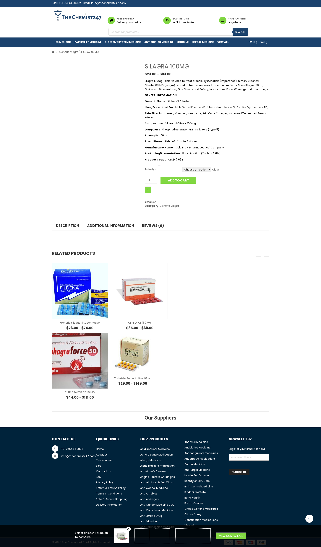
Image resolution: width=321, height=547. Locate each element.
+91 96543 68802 (70, 3)
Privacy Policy (105, 482)
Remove (128, 529)
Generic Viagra (68, 52)
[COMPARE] (148, 189)
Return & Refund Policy (111, 488)
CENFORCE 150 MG (139, 323)
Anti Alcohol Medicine (154, 488)
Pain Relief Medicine (87, 42)
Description (67, 225)
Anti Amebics (148, 493)
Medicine (183, 42)
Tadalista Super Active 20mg (132, 378)
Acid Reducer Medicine (155, 449)
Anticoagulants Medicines (201, 453)
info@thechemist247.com (108, 3)
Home (100, 449)
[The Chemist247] (77, 15)
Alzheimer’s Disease (153, 471)
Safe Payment (237, 18)
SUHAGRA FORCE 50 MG (80, 392)
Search (240, 32)
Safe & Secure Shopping (111, 499)
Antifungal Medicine (197, 470)
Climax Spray (192, 514)
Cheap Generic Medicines (201, 509)
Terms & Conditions (109, 493)
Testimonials (104, 460)
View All (223, 42)
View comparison (231, 536)
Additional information (110, 225)
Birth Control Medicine (198, 486)
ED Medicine (63, 42)
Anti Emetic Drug (151, 516)
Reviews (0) (153, 225)
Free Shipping (125, 18)
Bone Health (192, 497)
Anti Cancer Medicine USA (157, 505)
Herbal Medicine (203, 42)
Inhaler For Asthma (196, 475)
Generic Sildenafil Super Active (80, 323)
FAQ (98, 477)
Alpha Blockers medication (157, 466)
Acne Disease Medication (156, 454)
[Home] (53, 52)
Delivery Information (109, 505)
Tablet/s (150, 169)
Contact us (103, 471)
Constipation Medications (201, 520)
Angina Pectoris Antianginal (158, 477)
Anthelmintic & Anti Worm (157, 482)
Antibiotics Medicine (158, 42)
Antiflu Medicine (194, 464)
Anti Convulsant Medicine (156, 510)
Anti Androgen (149, 499)
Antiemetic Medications (199, 459)
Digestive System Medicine (123, 42)
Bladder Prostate (195, 492)
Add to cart (178, 180)
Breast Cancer (193, 503)
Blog (98, 466)
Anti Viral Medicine (196, 442)
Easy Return (181, 18)
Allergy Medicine (150, 460)
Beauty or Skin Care (197, 481)
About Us (102, 454)
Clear (215, 169)
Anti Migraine (148, 521)
